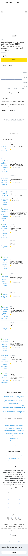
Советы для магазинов (14, 461)
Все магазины (14, 441)
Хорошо (14, 552)
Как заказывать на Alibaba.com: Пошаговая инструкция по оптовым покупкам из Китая (14, 402)
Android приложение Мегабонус (14, 425)
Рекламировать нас (14, 458)
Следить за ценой (14, 93)
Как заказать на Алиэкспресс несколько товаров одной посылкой (14, 412)
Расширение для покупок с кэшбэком (14, 430)
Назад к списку (2, 12)
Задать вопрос (14, 438)
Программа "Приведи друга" (14, 455)
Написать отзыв (14, 133)
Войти (18, 2)
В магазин (14, 59)
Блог (14, 443)
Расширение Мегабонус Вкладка (14, 433)
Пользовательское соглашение (10, 528)
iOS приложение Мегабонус (14, 428)
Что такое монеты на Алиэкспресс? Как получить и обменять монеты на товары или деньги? (14, 407)
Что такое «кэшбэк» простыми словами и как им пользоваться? (14, 397)
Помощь (14, 435)
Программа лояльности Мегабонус (14, 423)
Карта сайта (14, 446)
